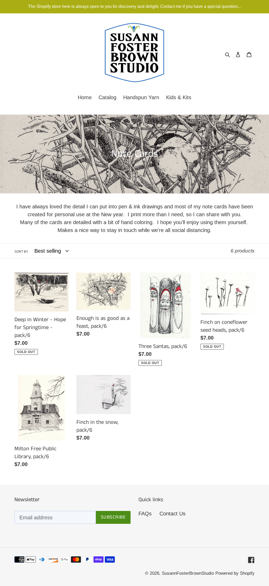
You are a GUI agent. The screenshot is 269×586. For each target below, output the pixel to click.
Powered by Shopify (235, 573)
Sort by (21, 252)
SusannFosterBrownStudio (188, 573)
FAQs (145, 513)
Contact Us (172, 513)
